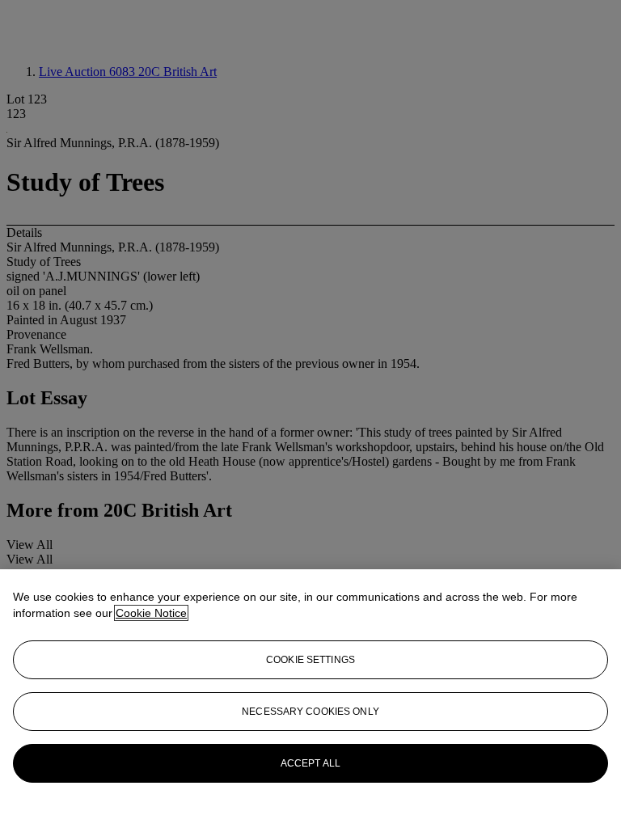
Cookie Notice (151, 612)
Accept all (310, 763)
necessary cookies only (310, 711)
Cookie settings (310, 659)
